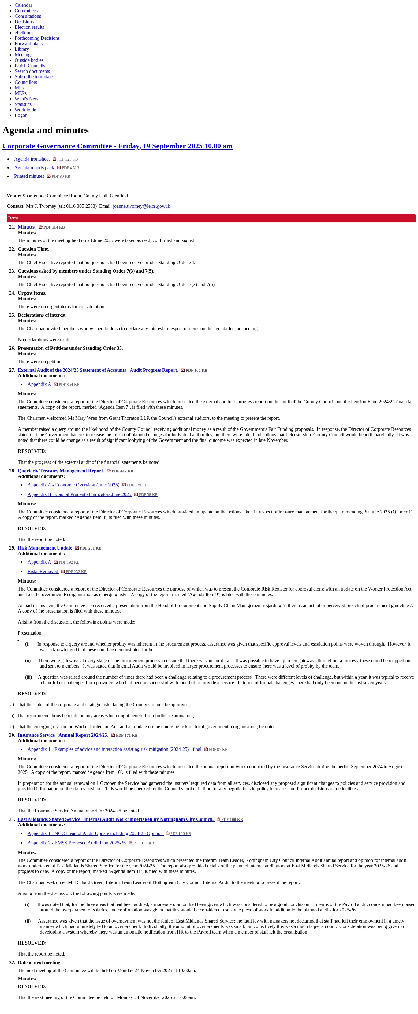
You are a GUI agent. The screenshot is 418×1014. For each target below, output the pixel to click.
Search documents (32, 71)
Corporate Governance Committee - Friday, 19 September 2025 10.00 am (117, 146)
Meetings (23, 54)
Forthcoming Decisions (37, 38)
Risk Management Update (60, 547)
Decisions (24, 21)
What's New (27, 98)
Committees (26, 10)
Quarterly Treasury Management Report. (75, 470)
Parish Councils (30, 65)
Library (22, 49)
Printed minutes (42, 176)
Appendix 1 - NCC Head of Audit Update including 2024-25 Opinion (109, 833)
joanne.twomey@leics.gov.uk (141, 206)
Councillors (26, 82)
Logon (21, 115)
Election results (29, 27)
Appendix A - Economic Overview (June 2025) (88, 484)
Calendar (23, 5)
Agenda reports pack (46, 167)
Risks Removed (57, 571)
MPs (19, 87)
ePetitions (24, 32)
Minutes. (41, 226)
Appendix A (54, 384)
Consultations (28, 16)
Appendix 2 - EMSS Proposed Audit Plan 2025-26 (91, 842)
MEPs (21, 93)
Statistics (23, 104)
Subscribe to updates (34, 76)
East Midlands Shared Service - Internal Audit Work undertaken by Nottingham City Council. (130, 819)
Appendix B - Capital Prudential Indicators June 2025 (93, 494)
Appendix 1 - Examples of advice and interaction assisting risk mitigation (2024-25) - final (128, 749)
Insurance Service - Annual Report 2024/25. (78, 735)
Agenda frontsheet (46, 159)
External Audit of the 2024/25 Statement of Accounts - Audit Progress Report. (112, 370)
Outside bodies (29, 60)
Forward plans (29, 43)
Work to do (25, 109)
